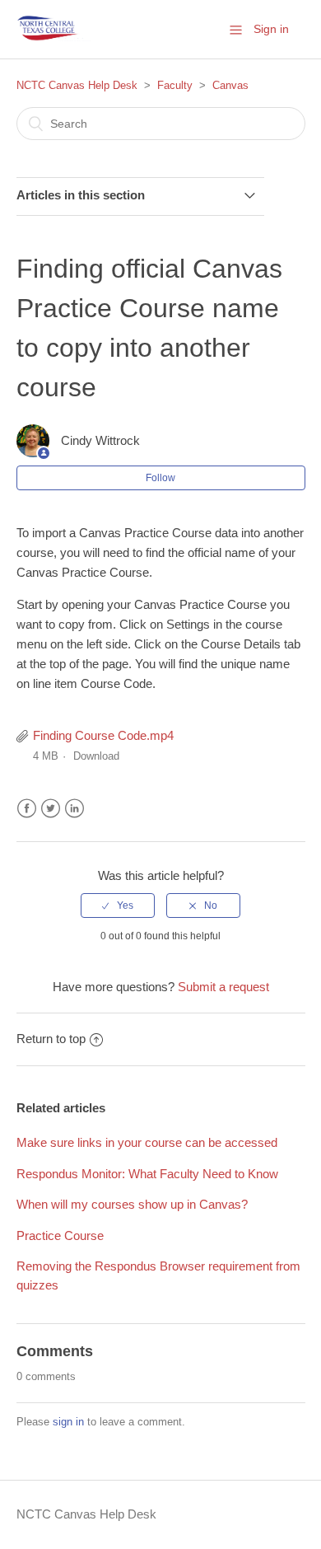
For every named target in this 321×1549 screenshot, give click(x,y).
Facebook (26, 808)
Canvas (230, 85)
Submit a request (223, 987)
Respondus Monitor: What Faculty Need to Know (147, 1174)
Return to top (51, 1039)
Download (96, 756)
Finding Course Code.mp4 (103, 735)
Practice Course (60, 1235)
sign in (68, 1422)
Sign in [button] (271, 28)
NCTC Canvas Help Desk (76, 85)
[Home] (55, 29)
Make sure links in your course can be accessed (146, 1142)
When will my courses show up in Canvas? (132, 1204)
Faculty (175, 85)
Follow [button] (160, 478)
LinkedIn (74, 808)
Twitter (50, 808)
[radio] (118, 905)
